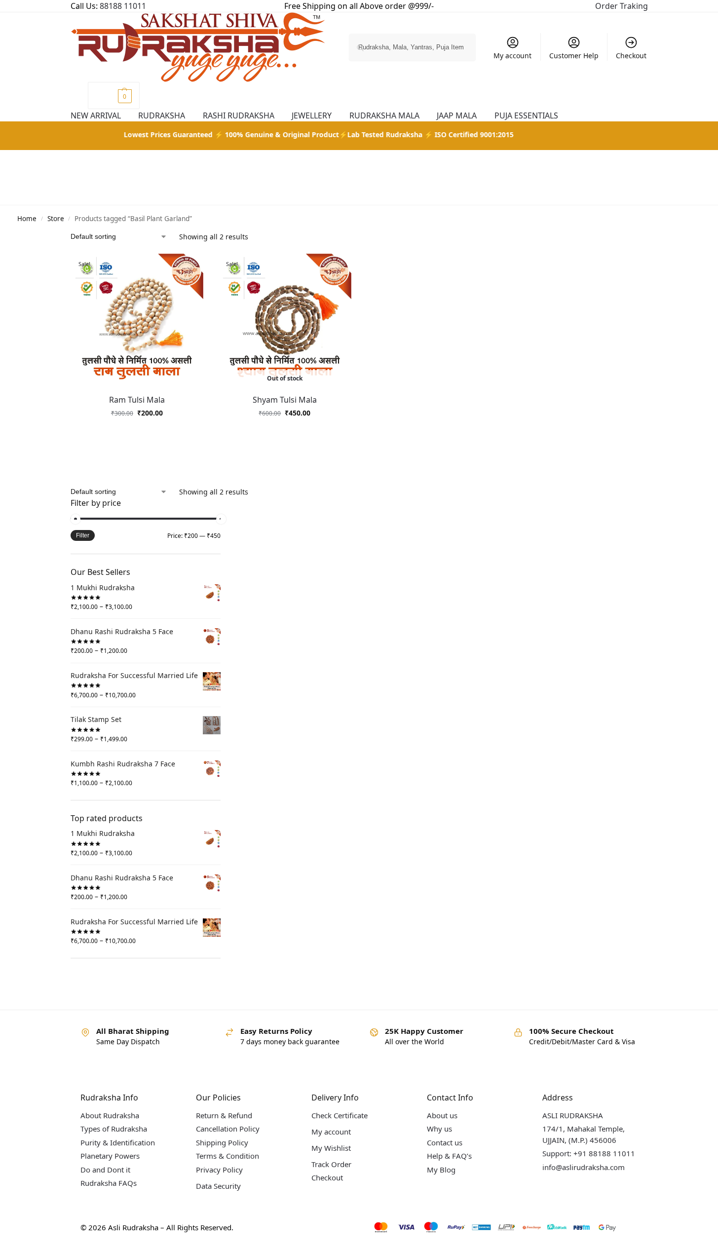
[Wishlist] (196, 268)
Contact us (444, 1142)
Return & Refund (224, 1115)
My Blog (441, 1169)
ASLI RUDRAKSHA (572, 1115)
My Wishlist (331, 1148)
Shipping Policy (222, 1142)
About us (442, 1115)
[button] (114, 95)
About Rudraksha (109, 1115)
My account (512, 55)
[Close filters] (224, 503)
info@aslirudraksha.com (583, 1167)
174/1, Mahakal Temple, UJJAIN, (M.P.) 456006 (583, 1134)
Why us (439, 1129)
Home (27, 218)
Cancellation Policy (228, 1129)
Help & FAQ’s (449, 1156)
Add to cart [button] (136, 433)
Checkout (631, 55)
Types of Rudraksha (113, 1129)
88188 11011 (123, 5)
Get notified (284, 433)
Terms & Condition (227, 1156)
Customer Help (574, 55)
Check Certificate (339, 1115)
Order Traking (621, 5)
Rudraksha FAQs (108, 1183)
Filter (82, 535)
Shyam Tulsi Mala (285, 399)
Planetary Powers (110, 1156)
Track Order (331, 1164)
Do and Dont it (105, 1169)
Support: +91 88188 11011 (588, 1153)
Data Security (218, 1186)
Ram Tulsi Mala (137, 399)
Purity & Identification (117, 1142)
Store (55, 218)
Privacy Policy (219, 1169)
